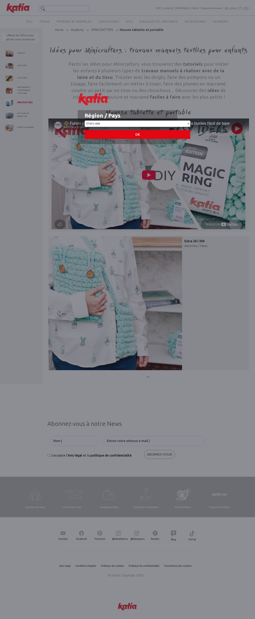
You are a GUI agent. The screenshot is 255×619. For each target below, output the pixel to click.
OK (137, 134)
